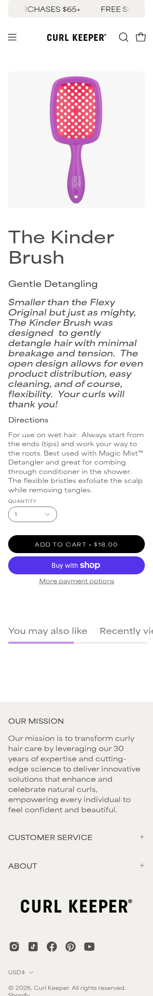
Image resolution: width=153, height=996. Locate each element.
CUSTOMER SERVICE (50, 836)
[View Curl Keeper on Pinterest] (70, 946)
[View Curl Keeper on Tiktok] (33, 946)
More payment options (76, 580)
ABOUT (22, 865)
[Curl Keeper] (76, 37)
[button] (123, 37)
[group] (76, 9)
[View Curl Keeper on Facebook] (52, 946)
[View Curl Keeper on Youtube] (89, 946)
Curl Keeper (51, 987)
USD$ (16, 972)
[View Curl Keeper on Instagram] (14, 946)
